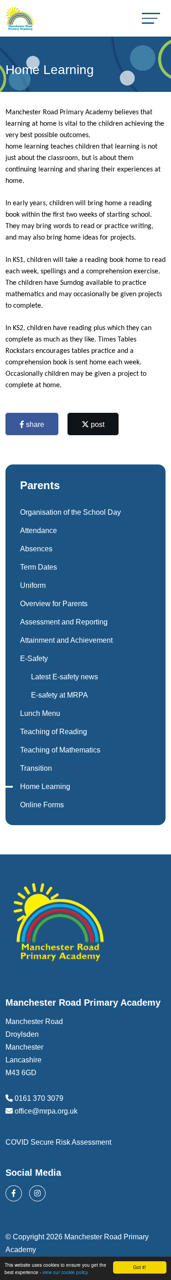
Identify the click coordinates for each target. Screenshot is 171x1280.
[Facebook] (13, 1193)
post (96, 424)
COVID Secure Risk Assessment (58, 1142)
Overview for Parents (54, 604)
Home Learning (45, 786)
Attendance (38, 530)
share (34, 424)
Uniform (33, 585)
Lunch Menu (40, 713)
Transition (36, 768)
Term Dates (38, 567)
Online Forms (42, 805)
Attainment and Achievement (66, 640)
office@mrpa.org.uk (46, 1111)
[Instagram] (37, 1193)
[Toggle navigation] (151, 18)
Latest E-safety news (64, 677)
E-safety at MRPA (59, 695)
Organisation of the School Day (70, 512)
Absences (36, 549)
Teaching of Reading (53, 732)
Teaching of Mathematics (60, 750)
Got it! (139, 1267)
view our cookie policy (65, 1272)
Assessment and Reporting (64, 622)
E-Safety (34, 658)
